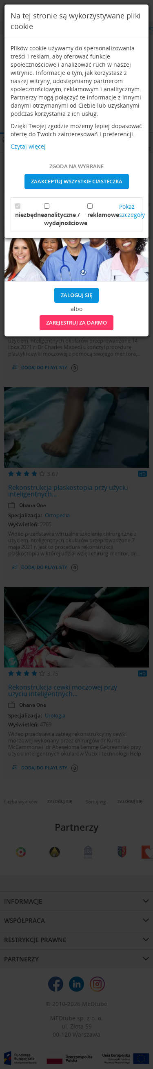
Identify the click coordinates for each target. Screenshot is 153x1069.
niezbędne (29, 215)
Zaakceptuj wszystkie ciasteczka (76, 181)
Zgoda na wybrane (76, 166)
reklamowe (103, 215)
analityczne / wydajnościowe (65, 219)
